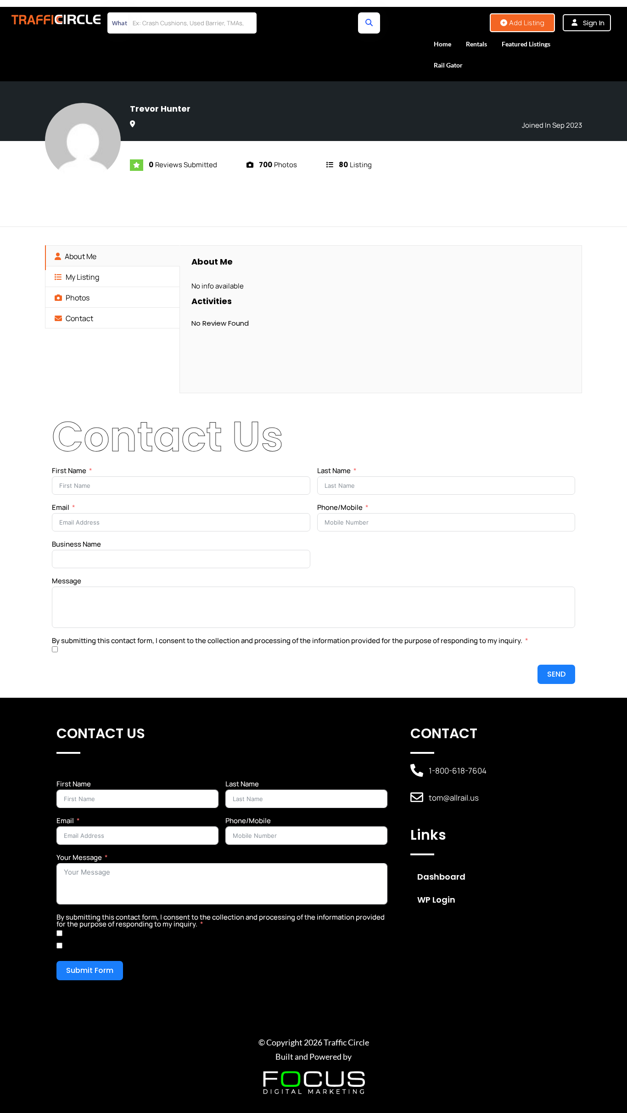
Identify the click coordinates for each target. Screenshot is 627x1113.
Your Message (79, 857)
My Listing (81, 277)
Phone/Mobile (340, 507)
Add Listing (525, 22)
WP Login (436, 899)
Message (66, 580)
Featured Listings (526, 44)
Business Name (76, 544)
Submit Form (89, 970)
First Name (69, 470)
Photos (77, 298)
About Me (79, 256)
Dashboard (441, 876)
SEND (556, 674)
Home (442, 44)
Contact (78, 318)
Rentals (476, 44)
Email (60, 507)
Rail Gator (448, 65)
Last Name (334, 470)
